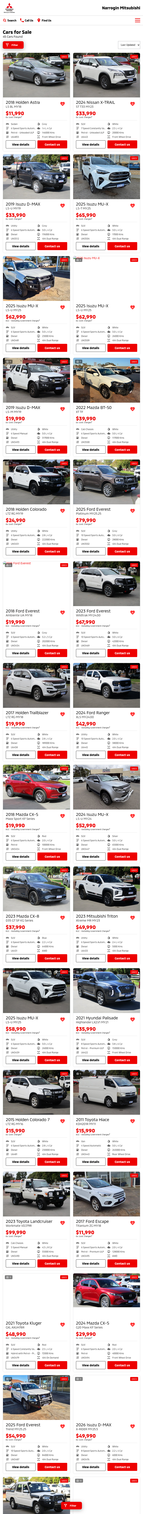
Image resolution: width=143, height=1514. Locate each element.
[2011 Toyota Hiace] (106, 1092)
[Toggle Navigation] (137, 20)
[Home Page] (9, 7)
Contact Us (52, 144)
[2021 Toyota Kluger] (36, 1295)
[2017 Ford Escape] (106, 1194)
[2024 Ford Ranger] (106, 685)
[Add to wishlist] (62, 104)
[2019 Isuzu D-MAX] (36, 176)
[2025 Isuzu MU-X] (106, 176)
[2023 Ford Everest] (106, 583)
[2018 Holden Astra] (36, 75)
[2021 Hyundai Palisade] (106, 990)
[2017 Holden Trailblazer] (36, 685)
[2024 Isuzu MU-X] (106, 787)
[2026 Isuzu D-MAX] (106, 1397)
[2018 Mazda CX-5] (36, 787)
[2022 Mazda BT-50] (106, 380)
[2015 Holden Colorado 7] (36, 1092)
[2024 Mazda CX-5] (106, 1295)
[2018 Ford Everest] (36, 583)
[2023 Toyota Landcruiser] (36, 1194)
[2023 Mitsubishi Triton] (106, 888)
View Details (20, 144)
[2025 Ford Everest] (106, 482)
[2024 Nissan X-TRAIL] (106, 75)
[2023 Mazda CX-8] (36, 888)
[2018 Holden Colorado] (36, 482)
